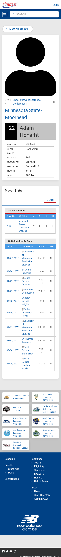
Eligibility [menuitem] (39, 466)
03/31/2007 (12, 340)
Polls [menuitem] (11, 472)
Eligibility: (12, 157)
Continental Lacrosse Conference (48, 397)
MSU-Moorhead (18, 28)
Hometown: (13, 162)
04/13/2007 (12, 327)
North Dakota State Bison (27, 350)
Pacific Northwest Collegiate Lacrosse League (50, 409)
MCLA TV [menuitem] (39, 473)
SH (52, 216)
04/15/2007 (12, 301)
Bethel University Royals (27, 312)
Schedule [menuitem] (10, 458)
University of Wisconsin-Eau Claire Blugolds (28, 258)
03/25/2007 (12, 363)
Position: (11, 144)
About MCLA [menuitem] (41, 498)
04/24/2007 (12, 271)
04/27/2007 (12, 258)
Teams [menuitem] (37, 462)
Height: (11, 171)
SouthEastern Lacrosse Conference (48, 421)
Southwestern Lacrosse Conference (19, 433)
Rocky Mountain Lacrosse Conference (20, 421)
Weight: (11, 175)
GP (39, 216)
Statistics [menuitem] (39, 470)
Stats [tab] (50, 200)
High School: (14, 166)
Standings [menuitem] (13, 468)
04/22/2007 (12, 281)
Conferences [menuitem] (12, 478)
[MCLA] (10, 5)
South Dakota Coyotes (26, 281)
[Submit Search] (13, 14)
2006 (9, 226)
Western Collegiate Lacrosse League (20, 445)
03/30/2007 (12, 350)
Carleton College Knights (26, 301)
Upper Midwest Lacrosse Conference (49, 433)
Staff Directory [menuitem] (42, 495)
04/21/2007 (12, 291)
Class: (10, 149)
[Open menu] (4, 14)
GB (46, 216)
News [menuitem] (37, 491)
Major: (11, 153)
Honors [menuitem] (38, 477)
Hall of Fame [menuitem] (41, 481)
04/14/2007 (12, 312)
